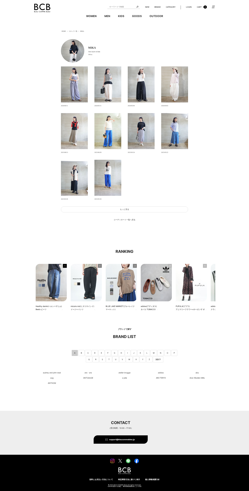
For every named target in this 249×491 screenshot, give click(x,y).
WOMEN (91, 16)
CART (201, 7)
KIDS (121, 16)
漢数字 (158, 359)
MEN (107, 16)
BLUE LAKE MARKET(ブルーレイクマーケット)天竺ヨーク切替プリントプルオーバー (120, 308)
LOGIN (189, 7)
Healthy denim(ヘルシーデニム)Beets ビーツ (49, 307)
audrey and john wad (52, 373)
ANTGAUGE (88, 378)
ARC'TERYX (161, 378)
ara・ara (88, 373)
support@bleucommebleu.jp (122, 439)
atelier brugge (124, 373)
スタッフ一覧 (73, 31)
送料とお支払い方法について (101, 479)
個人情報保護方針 (152, 479)
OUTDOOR (156, 16)
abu (197, 373)
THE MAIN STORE (94, 52)
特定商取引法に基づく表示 (129, 479)
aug (52, 378)
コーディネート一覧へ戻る (124, 220)
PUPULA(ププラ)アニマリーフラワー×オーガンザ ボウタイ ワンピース (190, 308)
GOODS (137, 16)
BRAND (157, 7)
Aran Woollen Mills (197, 378)
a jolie (124, 378)
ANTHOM (52, 383)
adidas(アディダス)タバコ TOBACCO (149, 307)
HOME (64, 31)
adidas (161, 373)
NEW (147, 7)
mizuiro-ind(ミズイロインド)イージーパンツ (82, 307)
